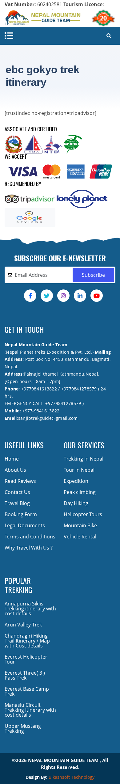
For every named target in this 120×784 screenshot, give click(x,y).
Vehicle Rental (80, 536)
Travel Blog (17, 503)
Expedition (76, 480)
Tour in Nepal (79, 469)
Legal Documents (25, 525)
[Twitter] (47, 295)
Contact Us (17, 492)
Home (12, 458)
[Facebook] (30, 295)
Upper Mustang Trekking (23, 728)
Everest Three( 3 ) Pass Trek (25, 675)
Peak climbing (80, 492)
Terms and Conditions (30, 536)
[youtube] (96, 295)
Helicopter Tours (83, 514)
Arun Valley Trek (23, 624)
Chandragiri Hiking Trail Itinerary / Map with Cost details (27, 640)
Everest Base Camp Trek (27, 691)
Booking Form (21, 514)
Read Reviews (20, 480)
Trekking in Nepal (83, 458)
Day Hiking (76, 503)
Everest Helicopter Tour (26, 659)
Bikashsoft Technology (71, 777)
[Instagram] (63, 295)
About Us (15, 469)
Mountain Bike (80, 525)
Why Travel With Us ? (29, 547)
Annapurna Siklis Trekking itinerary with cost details (30, 608)
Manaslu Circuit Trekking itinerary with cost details (30, 709)
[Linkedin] (80, 295)
